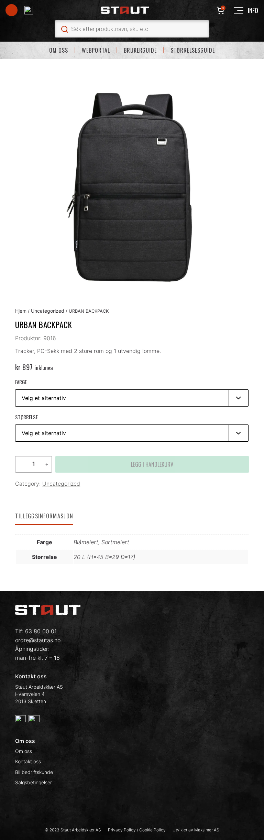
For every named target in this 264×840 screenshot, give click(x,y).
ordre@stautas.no (37, 640)
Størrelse (26, 417)
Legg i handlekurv (152, 464)
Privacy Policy (122, 829)
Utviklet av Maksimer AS (196, 829)
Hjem (20, 311)
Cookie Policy (152, 829)
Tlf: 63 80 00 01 (36, 631)
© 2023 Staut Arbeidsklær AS (73, 829)
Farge (21, 382)
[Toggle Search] (132, 28)
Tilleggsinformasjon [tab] (44, 516)
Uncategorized (47, 311)
